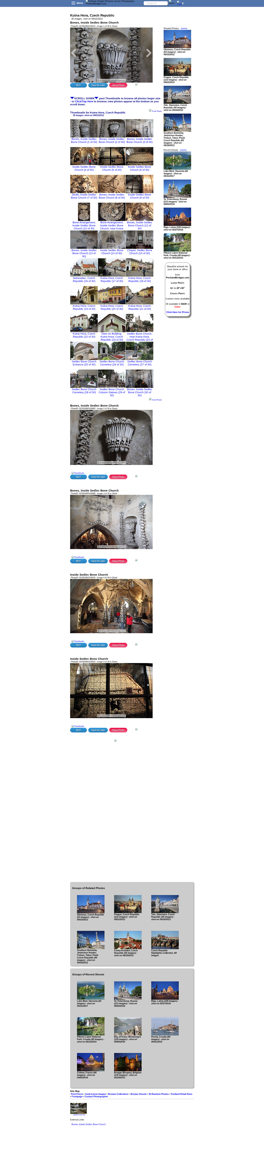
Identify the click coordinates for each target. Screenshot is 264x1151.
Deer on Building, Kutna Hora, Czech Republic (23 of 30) (112, 336)
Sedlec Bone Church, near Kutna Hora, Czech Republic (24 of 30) (140, 338)
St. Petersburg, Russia (175, 201)
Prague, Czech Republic (176, 79)
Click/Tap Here (84, 101)
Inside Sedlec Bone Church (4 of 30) (84, 168)
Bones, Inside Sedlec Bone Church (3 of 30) (140, 140)
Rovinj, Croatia (160, 1039)
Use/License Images (95, 1094)
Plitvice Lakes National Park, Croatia (177, 255)
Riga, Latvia (177, 228)
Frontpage (77, 1096)
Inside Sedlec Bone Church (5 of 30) (111, 168)
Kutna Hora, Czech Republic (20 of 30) (112, 307)
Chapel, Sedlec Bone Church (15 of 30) (139, 252)
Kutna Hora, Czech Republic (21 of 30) (139, 307)
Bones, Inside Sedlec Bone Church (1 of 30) (84, 140)
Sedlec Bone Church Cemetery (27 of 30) (139, 363)
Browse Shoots (138, 1094)
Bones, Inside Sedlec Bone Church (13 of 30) (84, 253)
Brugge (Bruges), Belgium (127, 1075)
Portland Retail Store (181, 1094)
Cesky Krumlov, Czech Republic (126, 953)
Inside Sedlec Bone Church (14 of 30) (111, 252)
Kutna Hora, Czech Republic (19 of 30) (84, 307)
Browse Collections (118, 1094)
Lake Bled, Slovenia (176, 173)
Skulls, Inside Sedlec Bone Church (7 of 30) (84, 196)
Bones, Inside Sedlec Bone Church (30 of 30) (139, 392)
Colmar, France (87, 1075)
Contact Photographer (96, 1096)
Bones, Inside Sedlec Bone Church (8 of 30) (112, 196)
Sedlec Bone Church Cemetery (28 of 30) (84, 391)
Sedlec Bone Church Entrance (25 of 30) (84, 363)
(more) (184, 28)
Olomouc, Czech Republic (177, 52)
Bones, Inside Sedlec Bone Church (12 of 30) (139, 225)
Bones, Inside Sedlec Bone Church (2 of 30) (112, 140)
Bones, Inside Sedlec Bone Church (89, 1124)
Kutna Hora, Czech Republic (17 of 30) (112, 280)
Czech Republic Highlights (164, 953)
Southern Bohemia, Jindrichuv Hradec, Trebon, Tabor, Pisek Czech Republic (174, 139)
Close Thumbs (157, 111)
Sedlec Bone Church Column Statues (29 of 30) (112, 392)
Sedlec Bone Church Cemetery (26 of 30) (112, 363)
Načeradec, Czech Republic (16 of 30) (84, 280)
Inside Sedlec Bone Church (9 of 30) (139, 196)
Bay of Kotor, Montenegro (127, 1039)
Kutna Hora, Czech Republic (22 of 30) (84, 335)
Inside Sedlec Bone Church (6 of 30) (139, 168)
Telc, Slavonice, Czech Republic (175, 107)
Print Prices (77, 1094)
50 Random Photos (159, 1094)
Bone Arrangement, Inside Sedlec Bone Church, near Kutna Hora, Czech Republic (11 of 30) (112, 228)
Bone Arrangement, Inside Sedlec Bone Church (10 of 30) (84, 225)
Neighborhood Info (79, 1115)
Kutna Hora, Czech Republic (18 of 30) (139, 280)
